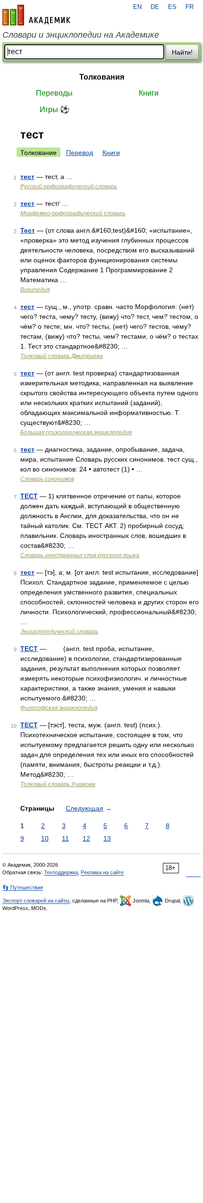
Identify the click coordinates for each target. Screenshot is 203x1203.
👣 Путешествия (22, 887)
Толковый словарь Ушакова (57, 784)
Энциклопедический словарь (59, 631)
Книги (149, 93)
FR (190, 7)
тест (27, 176)
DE (155, 7)
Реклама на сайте (102, 872)
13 (107, 838)
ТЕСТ (29, 496)
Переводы (54, 93)
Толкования (101, 77)
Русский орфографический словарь (68, 186)
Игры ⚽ (54, 110)
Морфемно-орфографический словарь (73, 213)
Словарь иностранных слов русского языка (79, 555)
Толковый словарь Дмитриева (61, 356)
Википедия (35, 289)
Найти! (182, 52)
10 (45, 838)
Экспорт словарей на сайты (35, 900)
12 (86, 838)
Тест (27, 230)
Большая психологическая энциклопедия (76, 432)
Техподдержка (61, 872)
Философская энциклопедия (58, 708)
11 (65, 838)
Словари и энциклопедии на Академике (80, 35)
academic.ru (36, 15)
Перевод (79, 152)
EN (137, 7)
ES (172, 7)
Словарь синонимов (47, 479)
